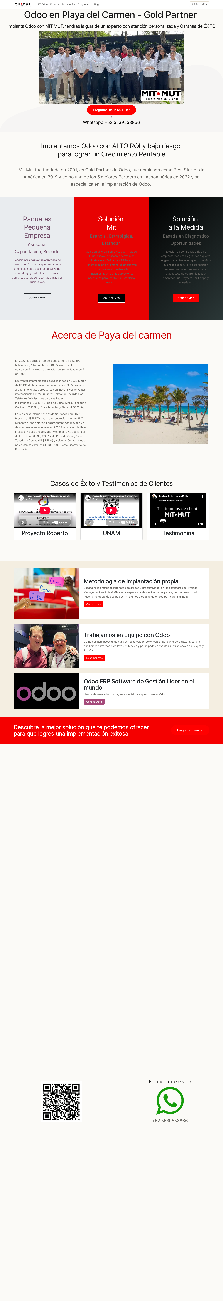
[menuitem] (42, 4)
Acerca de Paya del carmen (111, 335)
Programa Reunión (190, 730)
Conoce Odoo (94, 701)
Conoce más (93, 604)
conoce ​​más (111, 298)
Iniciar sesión (199, 4)
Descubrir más (94, 657)
